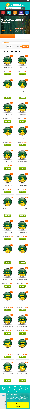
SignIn (2, 1)
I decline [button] (18, 406)
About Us (2, 401)
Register (6, 1)
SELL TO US (4, 30)
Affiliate (27, 14)
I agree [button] (18, 403)
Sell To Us (15, 14)
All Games (3, 14)
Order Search (21, 14)
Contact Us (9, 14)
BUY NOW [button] (25, 46)
